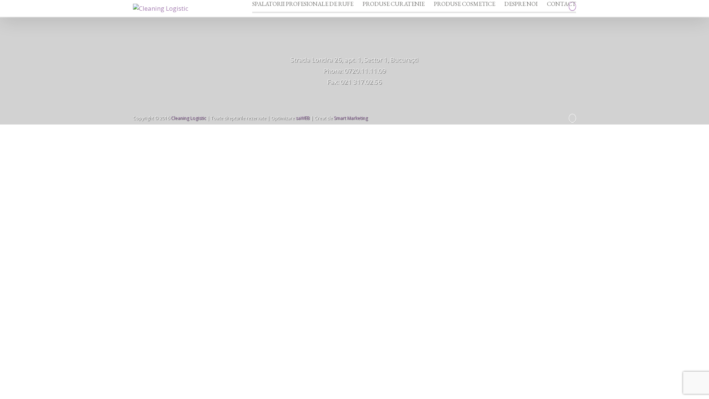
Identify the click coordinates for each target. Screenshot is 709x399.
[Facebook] (572, 118)
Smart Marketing (351, 118)
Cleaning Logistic (188, 118)
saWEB (302, 118)
